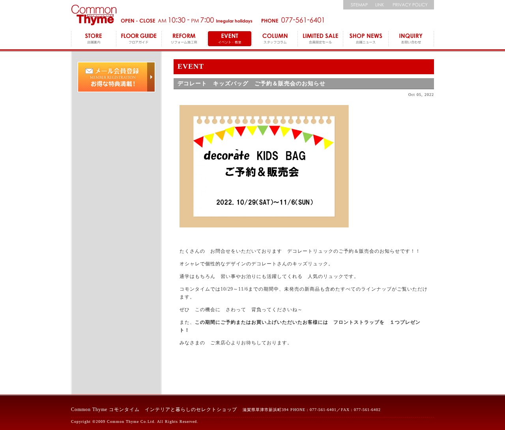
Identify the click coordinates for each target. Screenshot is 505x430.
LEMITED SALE (320, 39)
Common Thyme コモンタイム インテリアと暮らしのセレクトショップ (154, 409)
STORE (93, 39)
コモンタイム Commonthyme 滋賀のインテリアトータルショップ (93, 15)
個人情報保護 (411, 4)
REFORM (184, 39)
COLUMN (275, 39)
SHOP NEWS (366, 39)
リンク (380, 4)
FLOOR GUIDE (139, 39)
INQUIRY (411, 39)
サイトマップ (357, 4)
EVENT (229, 39)
